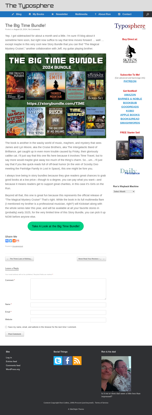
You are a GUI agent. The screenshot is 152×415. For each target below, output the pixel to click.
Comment (10, 280)
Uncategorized (17, 246)
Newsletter (62, 14)
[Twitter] (10, 240)
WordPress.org (13, 369)
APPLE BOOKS (130, 114)
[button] (147, 14)
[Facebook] (6, 240)
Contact (126, 14)
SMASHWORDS (130, 122)
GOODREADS (130, 106)
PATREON (130, 81)
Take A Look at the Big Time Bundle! (56, 226)
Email (8, 312)
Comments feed (13, 365)
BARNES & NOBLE (130, 98)
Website (8, 319)
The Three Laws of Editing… (19, 259)
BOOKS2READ (130, 118)
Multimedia (81, 14)
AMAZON (130, 94)
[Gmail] (17, 240)
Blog (19, 14)
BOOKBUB (130, 102)
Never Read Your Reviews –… (91, 259)
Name (8, 304)
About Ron (104, 14)
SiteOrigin (74, 409)
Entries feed (11, 361)
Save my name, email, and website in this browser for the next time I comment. (42, 327)
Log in (9, 357)
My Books (38, 14)
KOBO (130, 110)
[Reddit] (14, 240)
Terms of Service (101, 403)
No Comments (34, 29)
